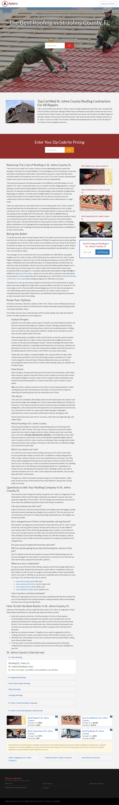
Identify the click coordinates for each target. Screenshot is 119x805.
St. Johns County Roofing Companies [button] (23, 703)
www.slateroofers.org (24, 587)
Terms (48, 801)
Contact (45, 787)
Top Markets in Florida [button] (90, 757)
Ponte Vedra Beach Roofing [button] (19, 683)
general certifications (24, 273)
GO (69, 45)
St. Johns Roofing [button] (15, 657)
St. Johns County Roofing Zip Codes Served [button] (25, 710)
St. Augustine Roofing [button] (17, 677)
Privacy (41, 801)
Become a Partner (108, 4)
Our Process (47, 783)
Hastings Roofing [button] (15, 695)
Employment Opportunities (16, 787)
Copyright (56, 801)
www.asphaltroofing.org (25, 589)
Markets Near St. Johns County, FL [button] (58, 757)
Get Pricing (102, 252)
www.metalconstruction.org (27, 584)
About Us (9, 783)
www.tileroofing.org (24, 581)
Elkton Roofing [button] (14, 689)
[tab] (41, 657)
